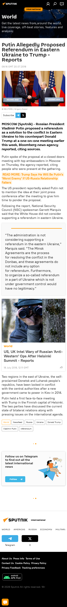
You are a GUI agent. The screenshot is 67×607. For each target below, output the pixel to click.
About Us (7, 558)
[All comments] (5, 602)
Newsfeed (17, 422)
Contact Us (8, 563)
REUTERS (8, 109)
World (8, 346)
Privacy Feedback (11, 567)
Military (60, 529)
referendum (26, 428)
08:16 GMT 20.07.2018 (14, 66)
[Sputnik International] (10, 5)
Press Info (18, 558)
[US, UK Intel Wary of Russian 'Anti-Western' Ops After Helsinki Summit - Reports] (33, 321)
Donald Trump (54, 422)
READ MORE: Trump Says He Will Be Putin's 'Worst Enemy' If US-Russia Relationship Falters (33, 178)
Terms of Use (33, 558)
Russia (29, 422)
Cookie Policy (22, 563)
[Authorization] (48, 3)
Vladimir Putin (9, 428)
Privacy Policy (38, 563)
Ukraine (39, 422)
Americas (19, 529)
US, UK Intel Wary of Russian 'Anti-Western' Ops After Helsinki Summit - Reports (33, 356)
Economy (46, 529)
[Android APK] (12, 577)
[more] (61, 367)
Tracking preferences (33, 567)
